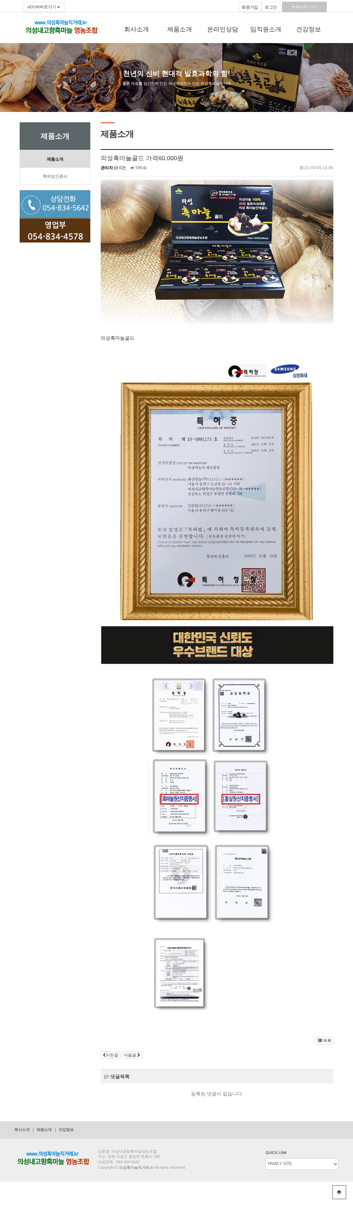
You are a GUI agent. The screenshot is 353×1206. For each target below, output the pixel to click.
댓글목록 (119, 1076)
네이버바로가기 (42, 6)
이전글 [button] (112, 1055)
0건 (122, 168)
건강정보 (308, 29)
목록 (326, 1040)
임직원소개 (265, 29)
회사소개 (136, 29)
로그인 (271, 7)
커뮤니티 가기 (304, 6)
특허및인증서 (55, 176)
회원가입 (250, 7)
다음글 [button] (130, 1055)
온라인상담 (222, 29)
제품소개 (179, 29)
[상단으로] (339, 1192)
